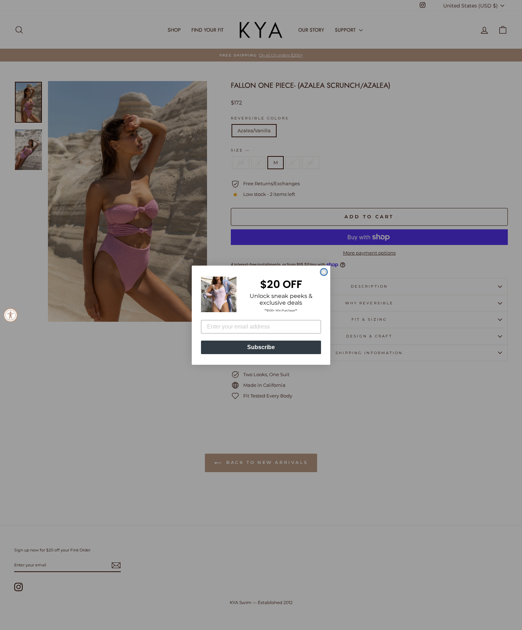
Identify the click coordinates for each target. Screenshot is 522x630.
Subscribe (261, 347)
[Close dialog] (323, 272)
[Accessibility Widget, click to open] (11, 315)
